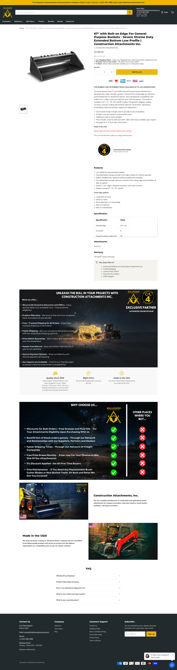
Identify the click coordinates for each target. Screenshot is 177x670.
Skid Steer (30, 21)
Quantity (97, 67)
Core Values (58, 629)
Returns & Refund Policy (98, 632)
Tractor (41, 21)
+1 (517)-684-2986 (143, 12)
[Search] (129, 12)
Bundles (51, 21)
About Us (57, 626)
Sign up (151, 634)
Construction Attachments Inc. (107, 48)
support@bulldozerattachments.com (148, 10)
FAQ (56, 632)
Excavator (7, 21)
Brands (60, 21)
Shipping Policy (95, 629)
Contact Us (70, 21)
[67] (23, 109)
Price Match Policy (96, 635)
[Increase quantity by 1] (112, 72)
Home (21, 28)
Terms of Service (95, 641)
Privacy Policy (94, 638)
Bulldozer (18, 21)
